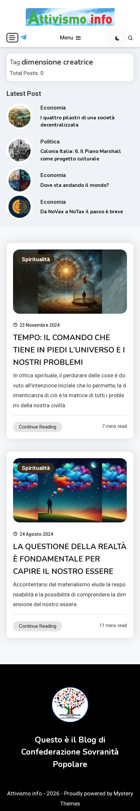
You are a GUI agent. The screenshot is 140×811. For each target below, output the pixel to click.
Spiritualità (36, 259)
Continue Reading (37, 427)
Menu (67, 37)
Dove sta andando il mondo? (74, 185)
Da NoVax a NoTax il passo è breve (81, 211)
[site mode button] (117, 38)
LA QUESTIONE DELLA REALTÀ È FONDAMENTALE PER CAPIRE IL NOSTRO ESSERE (69, 559)
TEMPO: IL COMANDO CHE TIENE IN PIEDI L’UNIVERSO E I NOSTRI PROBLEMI (69, 350)
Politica (50, 141)
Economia (53, 107)
